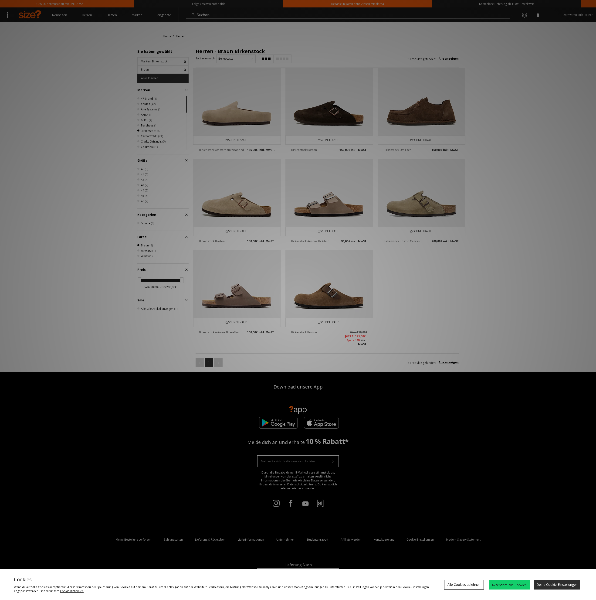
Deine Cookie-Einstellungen (557, 584)
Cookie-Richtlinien (72, 591)
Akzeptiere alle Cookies (509, 585)
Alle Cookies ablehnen (464, 584)
